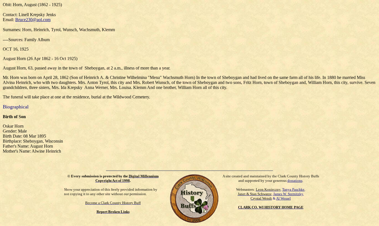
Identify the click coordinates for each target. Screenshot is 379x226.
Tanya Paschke (293, 189)
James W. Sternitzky (288, 194)
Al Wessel (283, 198)
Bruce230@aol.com (32, 19)
